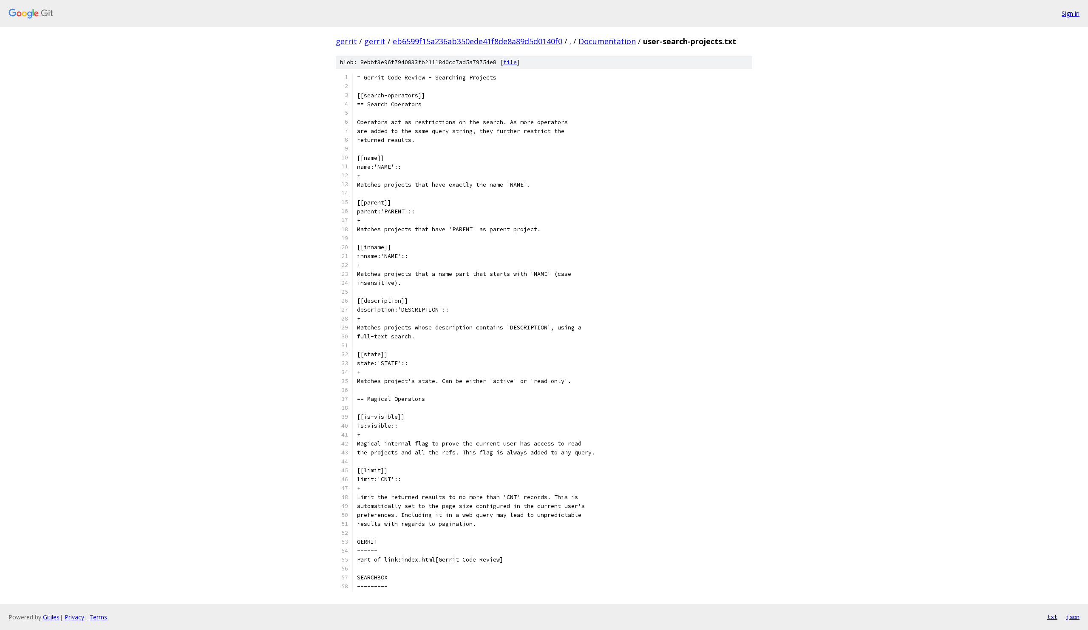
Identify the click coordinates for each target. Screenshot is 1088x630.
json (1073, 617)
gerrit (346, 41)
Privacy (74, 617)
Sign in (1071, 13)
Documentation (607, 41)
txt (1052, 617)
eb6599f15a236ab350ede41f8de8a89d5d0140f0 (477, 41)
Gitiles (51, 617)
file (510, 62)
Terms (98, 617)
